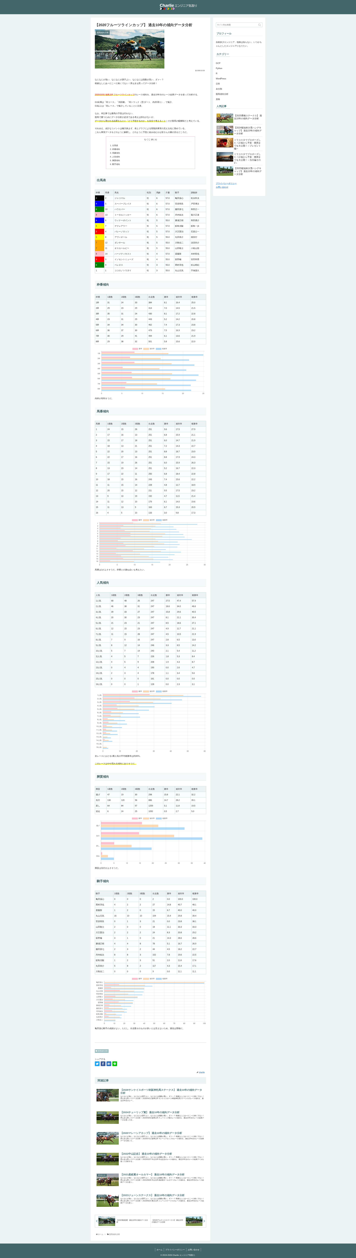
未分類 (219, 89)
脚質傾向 (116, 160)
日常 (218, 84)
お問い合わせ (222, 187)
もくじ (147, 139)
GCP (218, 63)
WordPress (221, 78)
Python (219, 68)
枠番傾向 (116, 149)
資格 (218, 99)
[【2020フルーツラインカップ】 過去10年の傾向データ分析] (109, 1063)
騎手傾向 (116, 164)
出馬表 (115, 145)
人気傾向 (116, 157)
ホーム (159, 1250)
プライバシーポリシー (226, 183)
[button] (260, 24)
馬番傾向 (116, 153)
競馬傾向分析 (103, 1051)
